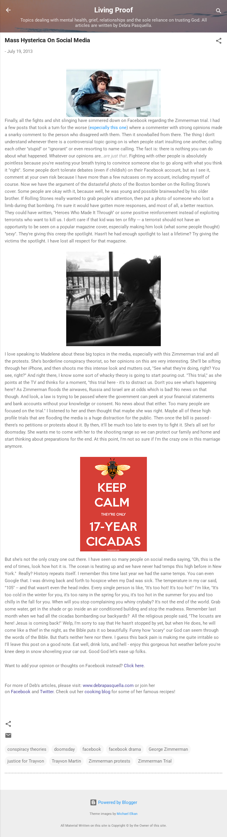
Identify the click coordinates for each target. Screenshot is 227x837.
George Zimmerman (168, 749)
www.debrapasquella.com (108, 685)
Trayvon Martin (66, 761)
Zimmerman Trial (155, 761)
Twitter (46, 691)
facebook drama (125, 749)
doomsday (64, 749)
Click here (134, 665)
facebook (91, 749)
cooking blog (97, 691)
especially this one (108, 127)
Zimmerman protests (109, 761)
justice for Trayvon (25, 761)
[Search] (218, 12)
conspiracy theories (26, 749)
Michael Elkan (127, 814)
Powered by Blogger (117, 802)
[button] (218, 41)
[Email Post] (8, 737)
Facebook (20, 691)
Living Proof (113, 10)
